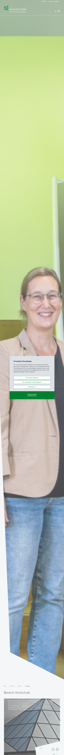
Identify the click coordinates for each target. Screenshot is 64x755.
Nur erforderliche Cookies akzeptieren (32, 382)
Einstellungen (31, 386)
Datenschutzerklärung (32, 394)
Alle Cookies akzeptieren (32, 377)
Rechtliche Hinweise (32, 395)
